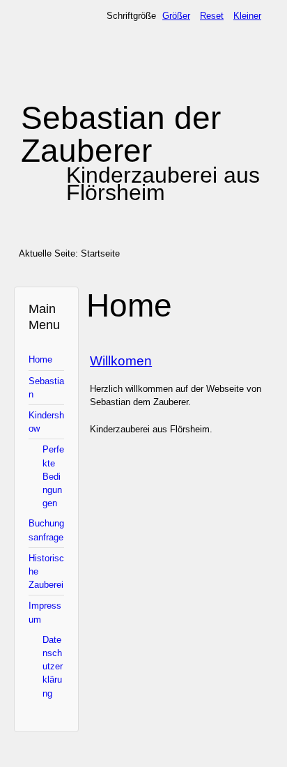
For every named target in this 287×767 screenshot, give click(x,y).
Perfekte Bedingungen (53, 476)
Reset (212, 15)
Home (40, 359)
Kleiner (247, 15)
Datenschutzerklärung (52, 667)
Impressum (45, 612)
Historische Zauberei (46, 571)
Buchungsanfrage (46, 530)
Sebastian (46, 388)
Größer (176, 15)
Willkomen (121, 361)
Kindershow (46, 422)
